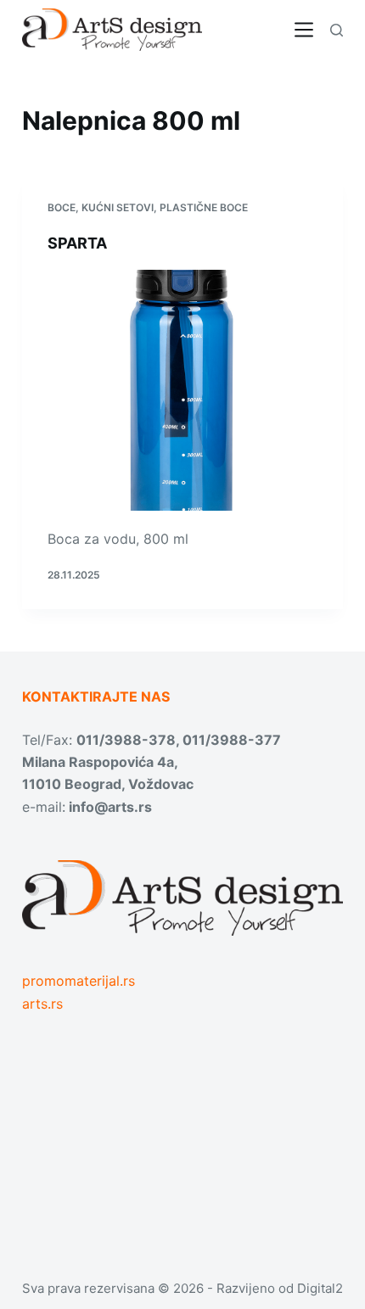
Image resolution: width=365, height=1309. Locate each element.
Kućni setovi (117, 207)
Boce (62, 207)
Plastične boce (204, 207)
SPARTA (77, 243)
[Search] (336, 30)
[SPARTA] (182, 390)
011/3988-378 (126, 739)
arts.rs (42, 1003)
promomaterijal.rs (78, 980)
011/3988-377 (231, 739)
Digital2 (320, 1288)
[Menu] (304, 29)
